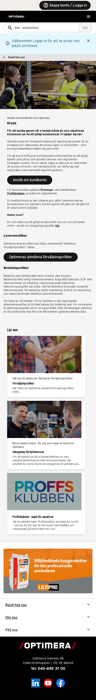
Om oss (11, 617)
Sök (85, 28)
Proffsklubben (16, 193)
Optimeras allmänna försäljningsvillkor (40, 257)
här (57, 225)
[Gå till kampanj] (48, 571)
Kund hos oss (16, 57)
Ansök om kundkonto (30, 180)
